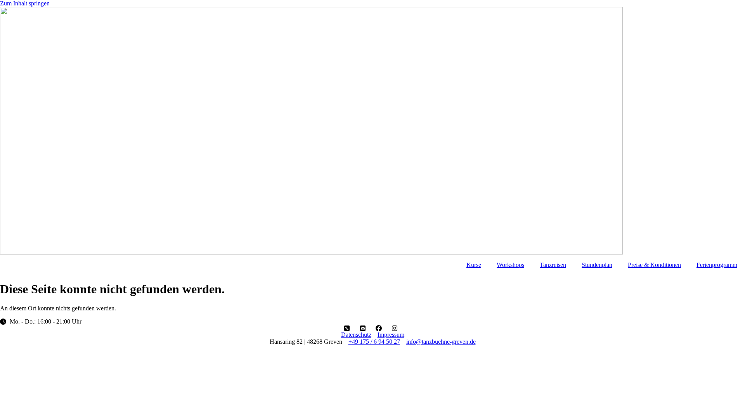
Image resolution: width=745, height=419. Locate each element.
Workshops (510, 264)
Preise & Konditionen (654, 264)
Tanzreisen (553, 264)
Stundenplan (597, 264)
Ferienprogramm (716, 264)
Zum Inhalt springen (25, 3)
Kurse (473, 264)
